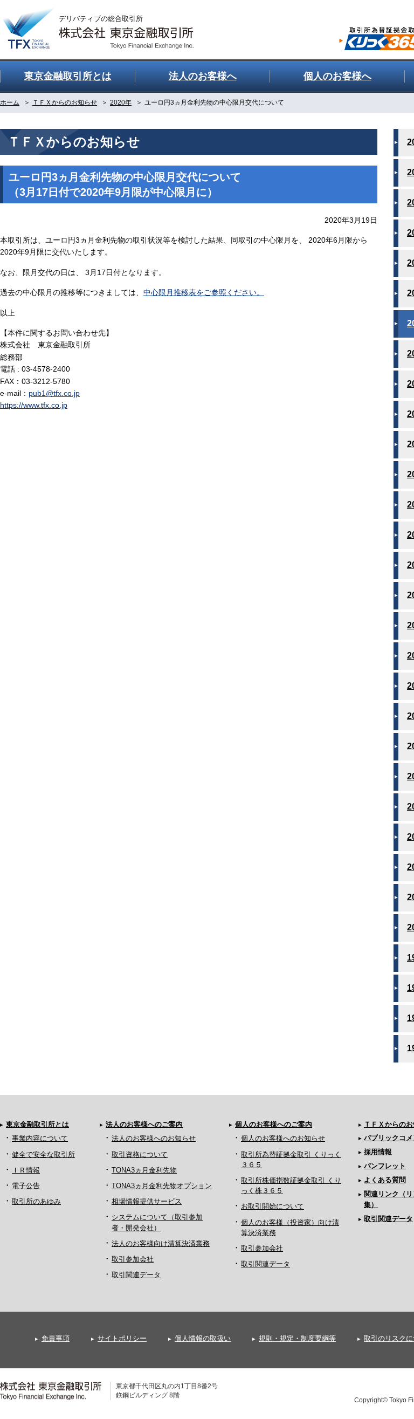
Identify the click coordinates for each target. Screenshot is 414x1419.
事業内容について (40, 1138)
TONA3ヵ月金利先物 (144, 1170)
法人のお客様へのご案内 (144, 1124)
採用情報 (378, 1152)
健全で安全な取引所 (43, 1154)
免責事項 (56, 1338)
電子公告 (26, 1186)
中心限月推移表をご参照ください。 (203, 292)
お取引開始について (272, 1206)
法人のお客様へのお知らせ (154, 1138)
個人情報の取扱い (203, 1338)
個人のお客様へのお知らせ (283, 1138)
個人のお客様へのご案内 (273, 1124)
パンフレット (385, 1166)
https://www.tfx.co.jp (33, 405)
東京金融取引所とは (37, 1124)
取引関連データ (136, 1275)
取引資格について (140, 1154)
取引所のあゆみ (36, 1201)
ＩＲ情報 (26, 1170)
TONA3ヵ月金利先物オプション (162, 1186)
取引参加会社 (133, 1259)
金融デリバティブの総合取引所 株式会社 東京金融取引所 (108, 22)
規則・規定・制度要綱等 (297, 1338)
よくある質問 (385, 1180)
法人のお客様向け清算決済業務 (161, 1243)
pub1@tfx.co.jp (54, 393)
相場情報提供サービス (147, 1201)
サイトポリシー (122, 1338)
